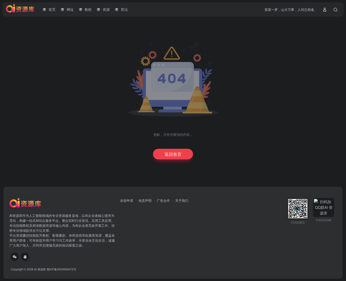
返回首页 (173, 154)
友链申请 (126, 200)
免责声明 (145, 200)
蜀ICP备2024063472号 (61, 269)
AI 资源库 (40, 269)
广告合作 (163, 200)
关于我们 (181, 200)
